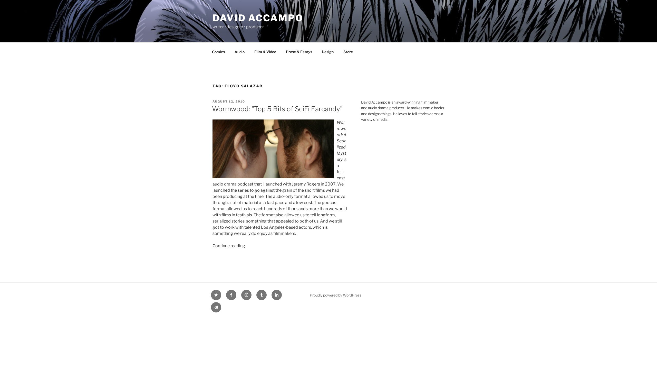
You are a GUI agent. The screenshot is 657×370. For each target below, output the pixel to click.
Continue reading (228, 245)
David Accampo (257, 18)
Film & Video (265, 52)
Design (328, 52)
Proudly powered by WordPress (335, 295)
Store (348, 52)
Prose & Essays (299, 52)
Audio (240, 52)
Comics (218, 52)
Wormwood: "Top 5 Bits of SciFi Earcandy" (277, 109)
